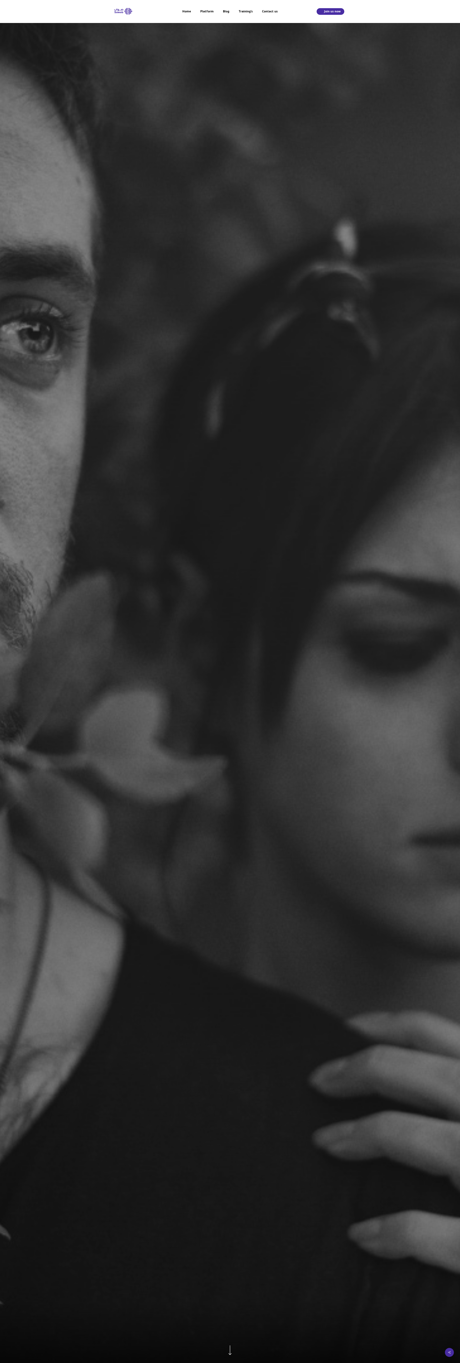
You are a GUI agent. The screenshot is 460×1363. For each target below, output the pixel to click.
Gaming (230, 755)
